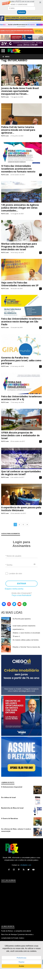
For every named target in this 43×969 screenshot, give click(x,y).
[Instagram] (9, 604)
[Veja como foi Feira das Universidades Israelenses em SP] (21, 269)
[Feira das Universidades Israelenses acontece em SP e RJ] (21, 383)
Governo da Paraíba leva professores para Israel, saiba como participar (21, 360)
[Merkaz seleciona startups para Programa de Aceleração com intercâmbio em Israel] (21, 230)
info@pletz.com (25, 865)
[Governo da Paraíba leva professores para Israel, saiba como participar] (21, 344)
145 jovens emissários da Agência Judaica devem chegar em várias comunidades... (20, 207)
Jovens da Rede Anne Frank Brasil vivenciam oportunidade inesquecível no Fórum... (20, 91)
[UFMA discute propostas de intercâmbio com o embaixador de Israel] (21, 419)
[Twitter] (14, 604)
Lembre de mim (15, 574)
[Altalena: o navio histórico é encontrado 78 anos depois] (6, 634)
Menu (7, 57)
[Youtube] (19, 604)
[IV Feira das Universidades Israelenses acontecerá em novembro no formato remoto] (21, 153)
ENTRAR (21, 583)
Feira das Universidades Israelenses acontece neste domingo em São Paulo (21, 321)
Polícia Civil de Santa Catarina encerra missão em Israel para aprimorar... (18, 130)
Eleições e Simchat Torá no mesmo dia (26, 647)
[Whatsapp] (24, 604)
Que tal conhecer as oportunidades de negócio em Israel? (21, 473)
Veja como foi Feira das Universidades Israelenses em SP (19, 284)
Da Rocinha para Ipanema (22, 619)
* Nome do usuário (13, 556)
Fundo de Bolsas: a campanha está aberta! (16, 931)
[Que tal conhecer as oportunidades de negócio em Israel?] (21, 458)
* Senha (8, 565)
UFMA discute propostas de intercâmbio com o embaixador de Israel (20, 435)
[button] (21, 7)
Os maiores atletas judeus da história (25, 640)
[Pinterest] (19, 870)
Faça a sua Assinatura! (21, 595)
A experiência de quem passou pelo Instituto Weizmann (21, 509)
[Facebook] (3, 604)
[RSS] (24, 870)
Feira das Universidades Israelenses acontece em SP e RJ (21, 398)
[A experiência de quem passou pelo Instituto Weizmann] (21, 494)
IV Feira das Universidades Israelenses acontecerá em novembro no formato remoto (18, 168)
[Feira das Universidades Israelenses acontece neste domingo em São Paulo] (21, 305)
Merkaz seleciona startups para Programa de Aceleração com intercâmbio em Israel (19, 246)
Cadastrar (21, 12)
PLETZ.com (5, 97)
